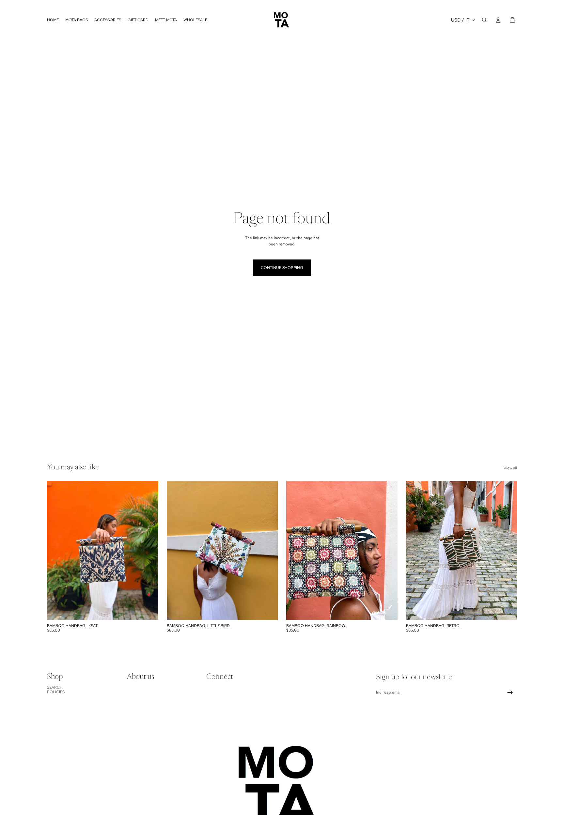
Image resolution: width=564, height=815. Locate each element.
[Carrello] (512, 20)
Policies (56, 692)
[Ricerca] (484, 20)
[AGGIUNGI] (148, 610)
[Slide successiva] (268, 550)
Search (55, 687)
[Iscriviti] (510, 692)
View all (510, 468)
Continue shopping (282, 267)
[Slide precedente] (176, 550)
